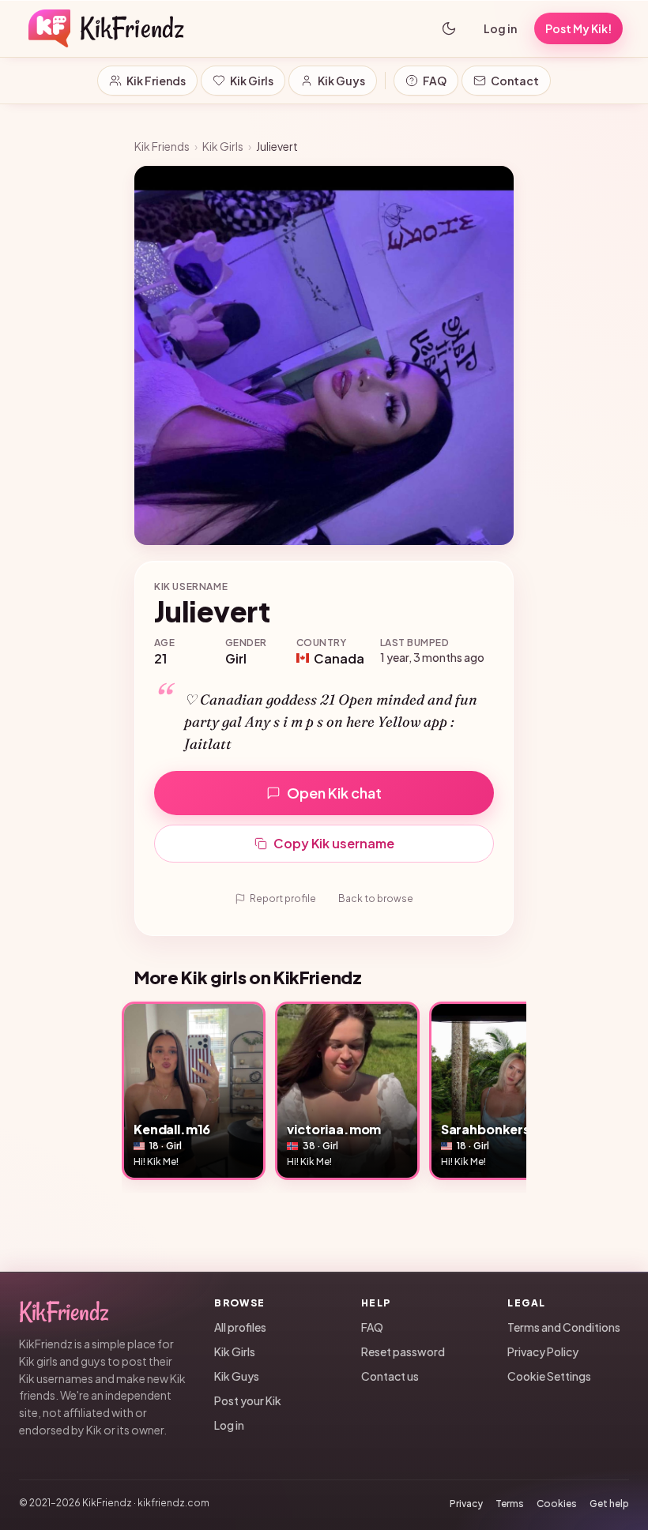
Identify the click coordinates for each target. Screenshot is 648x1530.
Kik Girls (251, 80)
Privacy (466, 1503)
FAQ (434, 80)
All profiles (240, 1327)
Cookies (557, 1503)
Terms (509, 1503)
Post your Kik (247, 1400)
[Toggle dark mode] (448, 28)
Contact (515, 80)
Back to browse (375, 898)
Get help (609, 1503)
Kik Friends (156, 80)
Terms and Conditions (563, 1327)
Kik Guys (341, 80)
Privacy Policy (542, 1351)
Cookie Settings (549, 1376)
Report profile (283, 898)
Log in (500, 28)
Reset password (403, 1351)
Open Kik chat (334, 793)
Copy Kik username (333, 843)
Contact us (390, 1376)
